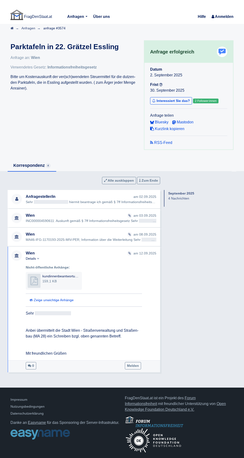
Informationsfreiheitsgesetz (72, 67)
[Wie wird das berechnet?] (161, 85)
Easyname (37, 423)
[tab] (32, 166)
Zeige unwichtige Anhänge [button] (53, 300)
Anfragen (76, 17)
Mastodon (184, 122)
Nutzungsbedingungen (27, 406)
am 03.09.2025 (144, 215)
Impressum (18, 399)
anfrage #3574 (54, 28)
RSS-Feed (162, 143)
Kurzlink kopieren (169, 129)
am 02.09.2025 (144, 197)
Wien (35, 58)
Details (31, 258)
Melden (133, 366)
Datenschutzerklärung (27, 413)
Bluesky (161, 122)
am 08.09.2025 (144, 234)
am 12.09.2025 (144, 253)
